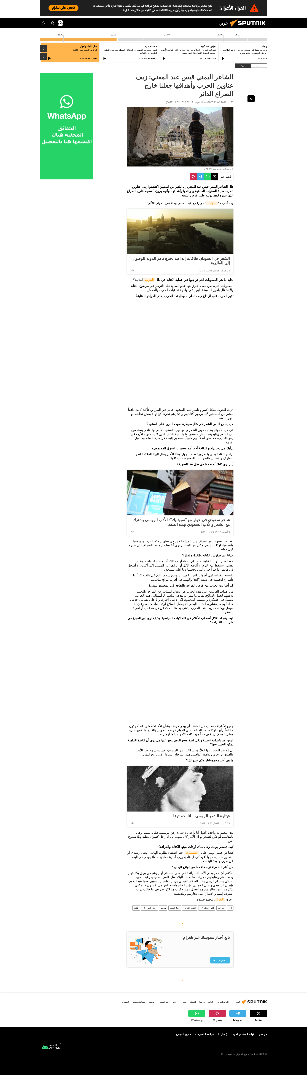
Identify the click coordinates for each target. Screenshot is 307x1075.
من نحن (263, 1034)
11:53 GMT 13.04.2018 (220, 102)
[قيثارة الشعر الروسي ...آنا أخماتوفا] (180, 789)
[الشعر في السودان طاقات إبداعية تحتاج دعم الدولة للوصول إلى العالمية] (180, 231)
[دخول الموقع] (52, 23)
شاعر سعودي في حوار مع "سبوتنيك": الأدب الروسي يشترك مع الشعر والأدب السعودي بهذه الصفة (181, 522)
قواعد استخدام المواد (243, 1034)
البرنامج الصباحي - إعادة (85, 49)
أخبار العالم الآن (207, 908)
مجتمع (151, 1002)
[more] (132, 270)
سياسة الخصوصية (204, 1034)
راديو (175, 1002)
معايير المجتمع (183, 1034)
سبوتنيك (212, 203)
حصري (184, 1002)
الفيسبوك (192, 852)
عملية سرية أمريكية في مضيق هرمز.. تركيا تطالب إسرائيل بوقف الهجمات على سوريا (249, 51)
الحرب (149, 280)
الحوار (220, 899)
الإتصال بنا (223, 1034)
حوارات (221, 908)
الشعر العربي (190, 908)
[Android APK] (51, 1047)
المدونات (125, 1002)
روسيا (163, 908)
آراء (230, 908)
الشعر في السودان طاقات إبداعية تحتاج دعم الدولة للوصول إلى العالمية (181, 260)
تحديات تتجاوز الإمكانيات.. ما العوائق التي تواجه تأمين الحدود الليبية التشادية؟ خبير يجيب (188, 51)
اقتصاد (193, 1002)
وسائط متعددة (139, 1002)
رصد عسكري (163, 1002)
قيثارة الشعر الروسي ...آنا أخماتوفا (201, 816)
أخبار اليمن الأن (149, 908)
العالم (210, 1002)
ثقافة (136, 908)
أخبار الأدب (174, 908)
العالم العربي (222, 1002)
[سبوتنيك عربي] (249, 27)
